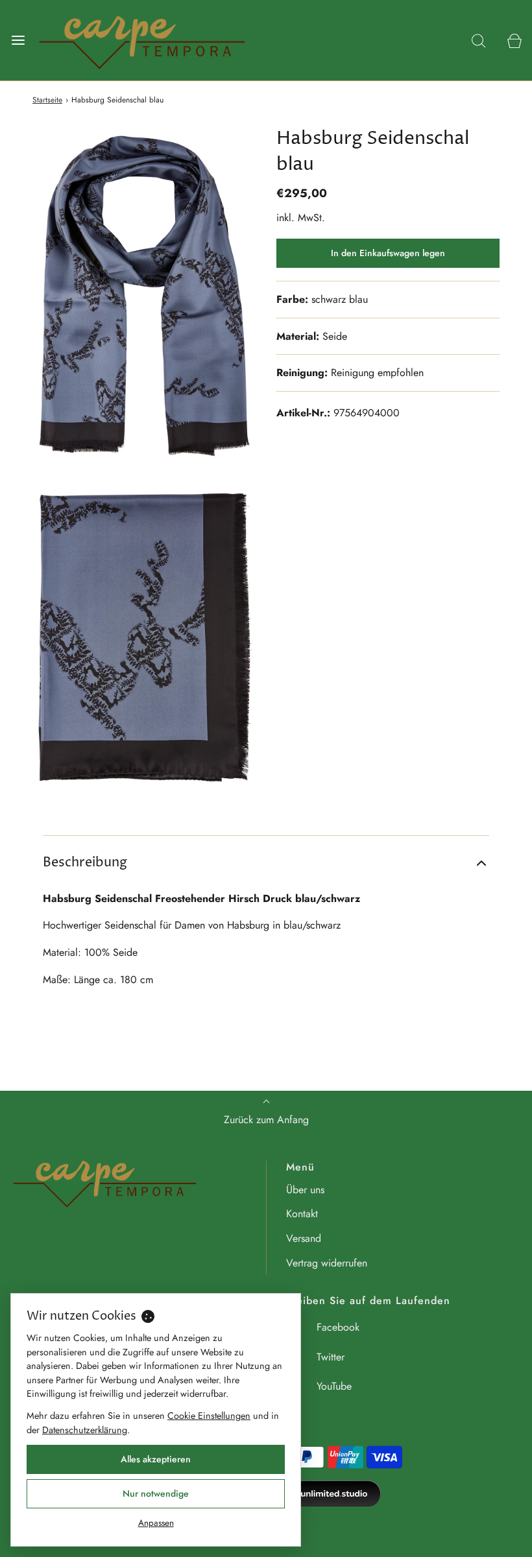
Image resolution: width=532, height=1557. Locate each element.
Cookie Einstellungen (208, 1415)
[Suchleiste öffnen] (478, 40)
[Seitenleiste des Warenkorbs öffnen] (514, 40)
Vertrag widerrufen (326, 1262)
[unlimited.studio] (312, 1493)
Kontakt (302, 1213)
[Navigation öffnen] (18, 40)
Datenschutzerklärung (84, 1429)
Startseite (47, 100)
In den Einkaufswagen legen (388, 252)
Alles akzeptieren (156, 1459)
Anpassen (156, 1522)
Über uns (305, 1189)
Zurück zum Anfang (266, 1119)
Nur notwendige (156, 1493)
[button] (266, 863)
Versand (303, 1238)
